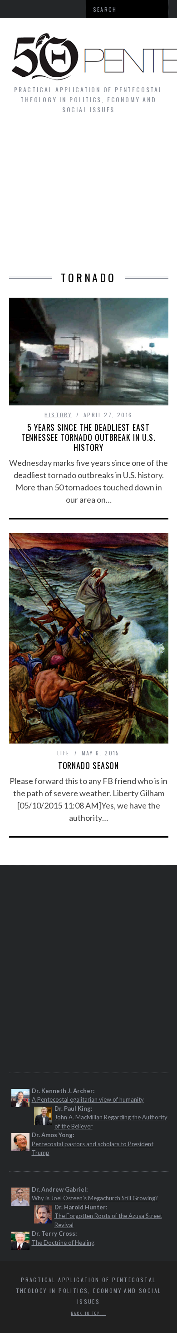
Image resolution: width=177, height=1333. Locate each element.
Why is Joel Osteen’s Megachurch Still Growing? (95, 1198)
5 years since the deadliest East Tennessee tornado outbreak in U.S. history (88, 437)
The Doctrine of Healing (63, 1242)
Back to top (86, 1313)
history (58, 415)
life (63, 753)
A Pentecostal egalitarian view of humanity (88, 1099)
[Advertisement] (88, 197)
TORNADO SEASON (88, 765)
